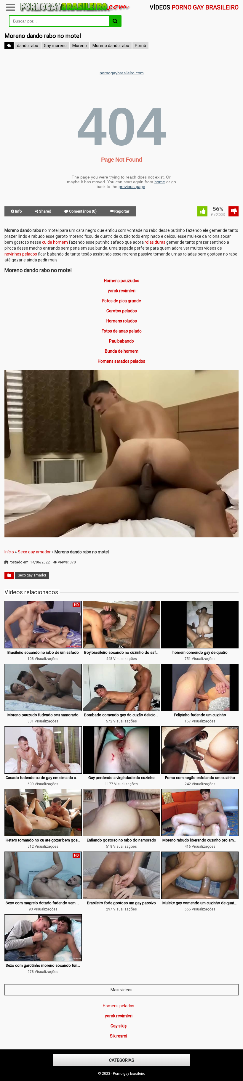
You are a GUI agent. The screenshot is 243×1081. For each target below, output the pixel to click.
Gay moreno (55, 45)
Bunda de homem (121, 351)
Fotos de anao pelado (122, 331)
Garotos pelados (121, 311)
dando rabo (27, 45)
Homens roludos (121, 321)
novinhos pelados (20, 254)
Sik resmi (118, 1036)
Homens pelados (118, 1005)
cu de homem (55, 242)
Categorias (121, 1060)
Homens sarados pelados (121, 361)
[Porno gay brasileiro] (75, 12)
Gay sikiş (119, 1026)
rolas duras (155, 242)
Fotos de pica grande (121, 300)
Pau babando (121, 341)
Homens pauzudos (121, 280)
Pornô (140, 45)
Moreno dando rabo (110, 45)
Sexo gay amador (34, 552)
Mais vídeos (121, 989)
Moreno (79, 45)
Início (9, 552)
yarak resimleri (121, 290)
